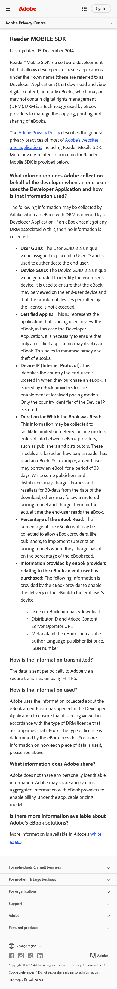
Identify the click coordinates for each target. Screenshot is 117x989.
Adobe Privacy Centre (25, 23)
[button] (84, 8)
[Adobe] (27, 8)
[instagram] (21, 955)
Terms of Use (94, 965)
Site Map (15, 980)
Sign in (101, 8)
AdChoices (36, 980)
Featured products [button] (23, 928)
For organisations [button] (23, 891)
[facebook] (11, 955)
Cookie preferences (21, 972)
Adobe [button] (14, 915)
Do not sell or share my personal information (68, 972)
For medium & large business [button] (32, 879)
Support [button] (15, 903)
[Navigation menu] (8, 8)
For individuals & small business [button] (35, 867)
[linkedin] (40, 955)
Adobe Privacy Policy (39, 133)
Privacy (76, 965)
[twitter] (30, 955)
